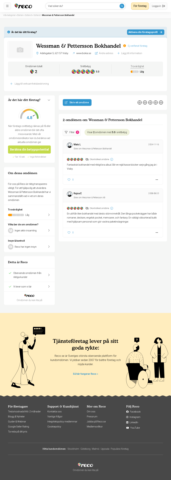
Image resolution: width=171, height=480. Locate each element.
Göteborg (85, 449)
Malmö (95, 449)
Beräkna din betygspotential (29, 149)
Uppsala (105, 449)
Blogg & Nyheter (16, 416)
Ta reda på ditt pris (17, 431)
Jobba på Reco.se (96, 421)
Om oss (91, 411)
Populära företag (120, 449)
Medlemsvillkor (95, 426)
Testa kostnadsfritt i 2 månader (24, 411)
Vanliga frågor (54, 416)
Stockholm (73, 449)
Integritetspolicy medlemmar (62, 421)
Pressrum (92, 416)
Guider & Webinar (17, 421)
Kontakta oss (54, 411)
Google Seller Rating (18, 426)
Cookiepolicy (54, 426)
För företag (139, 6)
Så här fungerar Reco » (85, 374)
